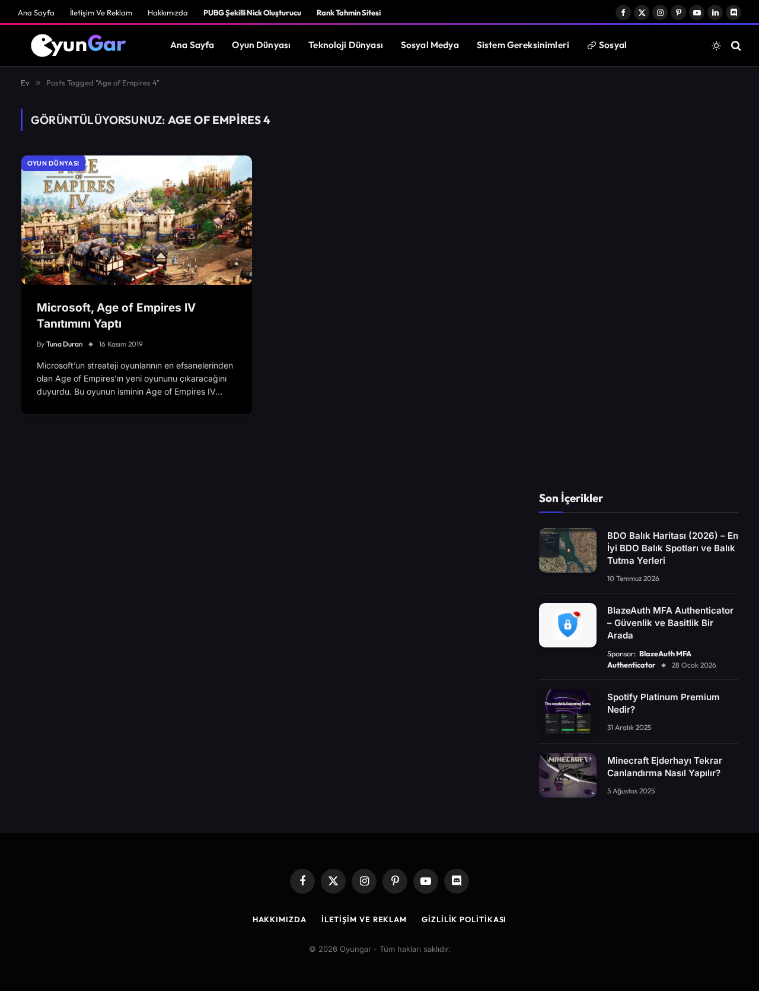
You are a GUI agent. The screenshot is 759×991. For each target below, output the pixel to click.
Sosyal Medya (430, 44)
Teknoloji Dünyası (345, 44)
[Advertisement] (639, 287)
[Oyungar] (79, 45)
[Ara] (735, 45)
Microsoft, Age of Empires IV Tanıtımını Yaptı (116, 316)
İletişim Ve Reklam (101, 12)
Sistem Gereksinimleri (523, 44)
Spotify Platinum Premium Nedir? (663, 703)
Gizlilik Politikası (464, 919)
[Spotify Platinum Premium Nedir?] (568, 712)
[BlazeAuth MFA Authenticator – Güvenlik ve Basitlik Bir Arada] (568, 625)
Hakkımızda (168, 12)
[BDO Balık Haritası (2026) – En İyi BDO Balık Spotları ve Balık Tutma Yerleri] (568, 550)
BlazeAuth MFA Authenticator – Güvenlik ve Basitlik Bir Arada (670, 623)
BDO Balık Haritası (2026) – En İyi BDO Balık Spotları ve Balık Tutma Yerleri (672, 548)
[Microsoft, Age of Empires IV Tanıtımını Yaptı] (136, 220)
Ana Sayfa (36, 12)
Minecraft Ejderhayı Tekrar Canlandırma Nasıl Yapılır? (664, 767)
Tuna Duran (64, 343)
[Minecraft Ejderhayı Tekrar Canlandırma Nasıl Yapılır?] (568, 775)
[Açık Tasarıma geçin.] (716, 45)
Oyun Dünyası (261, 44)
